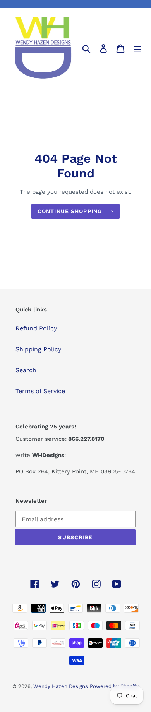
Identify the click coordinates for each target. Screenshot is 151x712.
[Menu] (137, 48)
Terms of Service (40, 391)
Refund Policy (36, 328)
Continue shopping (70, 211)
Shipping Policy (38, 349)
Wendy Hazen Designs (60, 686)
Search (25, 370)
